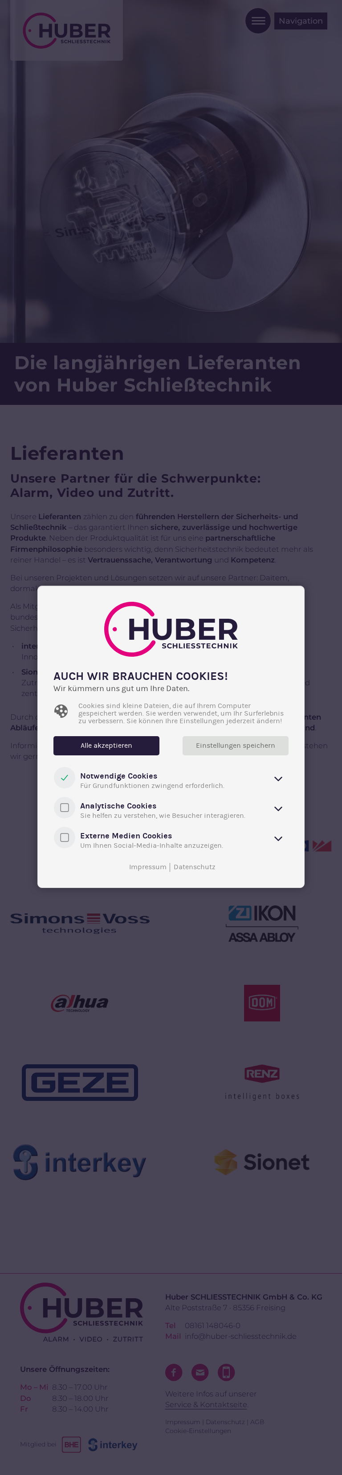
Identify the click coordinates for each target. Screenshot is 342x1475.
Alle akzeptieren (106, 746)
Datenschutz (195, 867)
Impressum (148, 867)
